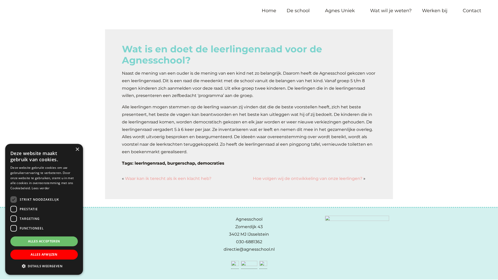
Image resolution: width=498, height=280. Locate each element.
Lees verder (41, 188)
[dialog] (44, 209)
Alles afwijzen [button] (44, 254)
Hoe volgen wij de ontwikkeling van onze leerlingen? (307, 178)
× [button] (77, 149)
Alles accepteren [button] (44, 241)
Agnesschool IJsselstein (15, 6)
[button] (44, 266)
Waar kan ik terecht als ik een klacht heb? (168, 178)
